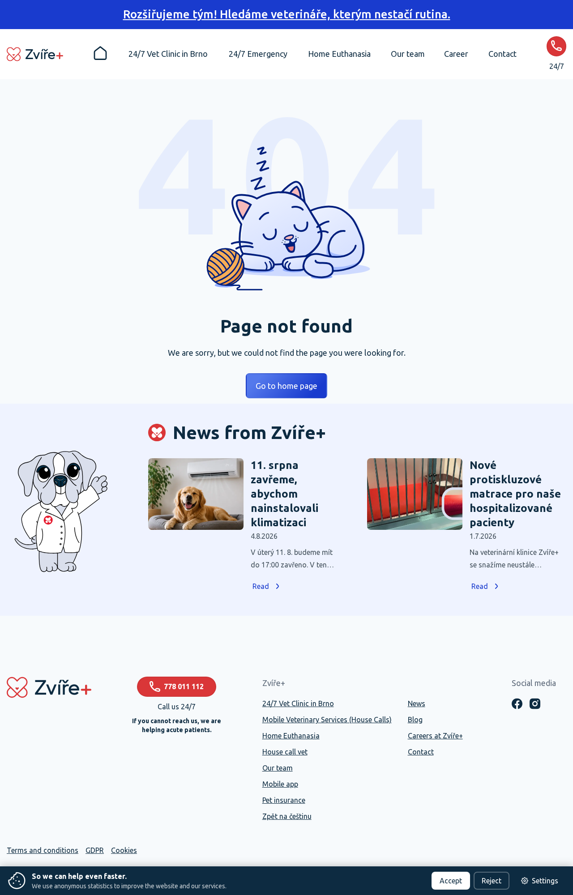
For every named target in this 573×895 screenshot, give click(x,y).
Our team (277, 768)
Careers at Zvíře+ (435, 736)
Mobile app (280, 784)
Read (260, 586)
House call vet (285, 752)
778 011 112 (184, 686)
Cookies (124, 850)
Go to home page (286, 385)
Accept (451, 881)
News (416, 703)
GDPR (95, 850)
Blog (415, 720)
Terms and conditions (42, 850)
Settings (545, 881)
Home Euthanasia (291, 736)
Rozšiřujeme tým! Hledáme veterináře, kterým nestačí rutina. (286, 14)
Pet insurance (283, 800)
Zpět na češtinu (287, 816)
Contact (421, 752)
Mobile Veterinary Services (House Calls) (327, 720)
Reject (491, 881)
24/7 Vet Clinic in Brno (298, 703)
